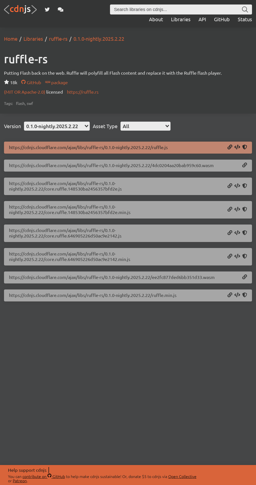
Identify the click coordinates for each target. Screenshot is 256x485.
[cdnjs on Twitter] (47, 9)
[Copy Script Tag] (237, 147)
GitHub (222, 19)
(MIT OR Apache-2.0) (25, 91)
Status (245, 19)
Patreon (20, 480)
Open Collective (182, 476)
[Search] (245, 9)
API (202, 19)
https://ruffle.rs (82, 91)
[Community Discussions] (61, 9)
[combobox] (57, 126)
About (156, 19)
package (59, 82)
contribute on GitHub (43, 476)
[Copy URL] (230, 147)
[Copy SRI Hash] (244, 147)
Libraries (180, 19)
